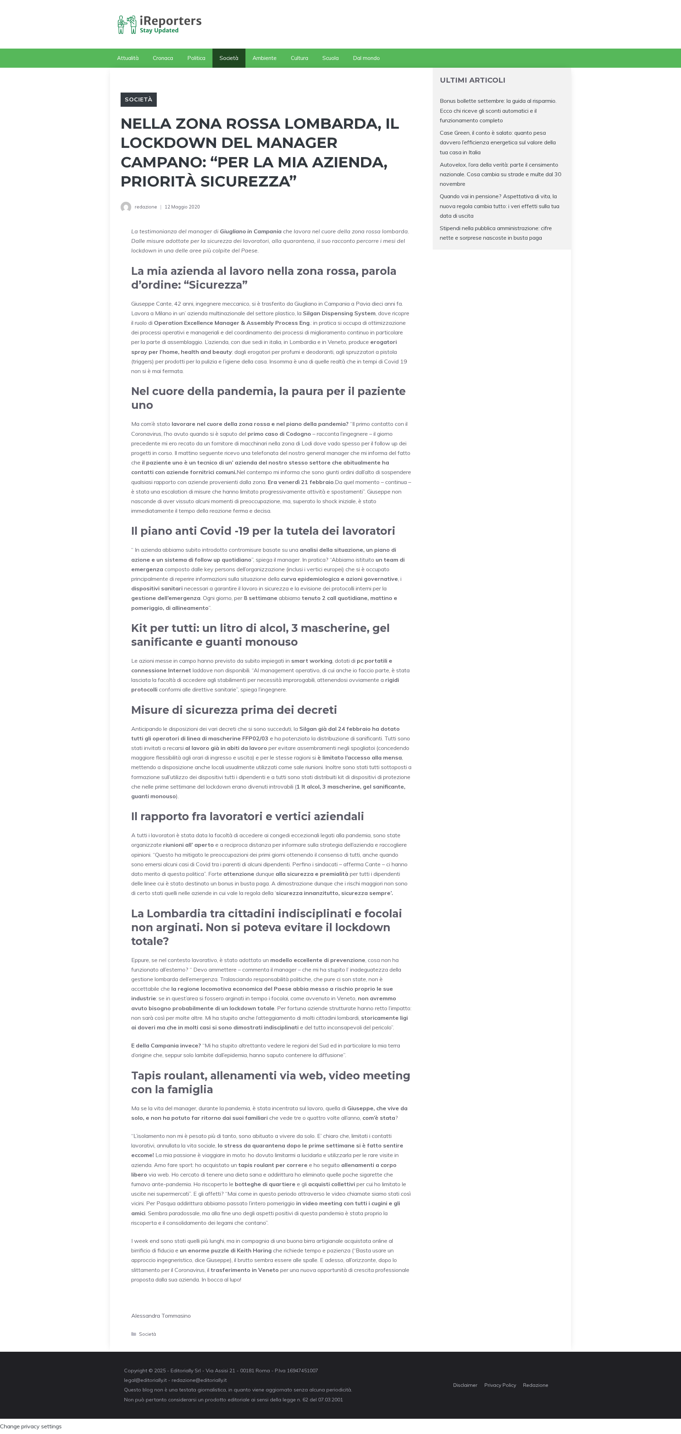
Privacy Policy (500, 1385)
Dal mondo (366, 58)
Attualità (128, 58)
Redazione (535, 1385)
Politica (196, 58)
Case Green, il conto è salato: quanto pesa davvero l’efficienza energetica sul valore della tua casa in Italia (498, 142)
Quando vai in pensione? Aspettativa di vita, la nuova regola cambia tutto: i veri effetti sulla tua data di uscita (499, 206)
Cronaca (163, 58)
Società (229, 58)
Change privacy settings (31, 1426)
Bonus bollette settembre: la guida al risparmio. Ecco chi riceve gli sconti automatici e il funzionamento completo (498, 110)
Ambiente (265, 58)
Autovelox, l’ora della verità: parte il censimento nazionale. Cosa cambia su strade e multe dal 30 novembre (500, 174)
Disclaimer (465, 1385)
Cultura (299, 58)
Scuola (330, 58)
